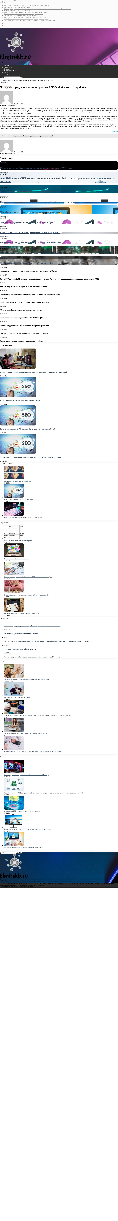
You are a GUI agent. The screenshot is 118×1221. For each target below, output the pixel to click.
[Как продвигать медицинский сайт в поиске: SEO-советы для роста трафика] (14, 575)
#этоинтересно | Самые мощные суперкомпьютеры (20, 400)
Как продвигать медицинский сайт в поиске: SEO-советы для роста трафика (28, 577)
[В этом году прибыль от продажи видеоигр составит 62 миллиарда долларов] (18, 453)
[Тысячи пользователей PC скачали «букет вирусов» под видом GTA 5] (18, 425)
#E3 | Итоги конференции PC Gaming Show (18, 499)
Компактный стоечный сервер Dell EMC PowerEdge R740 (30, 232)
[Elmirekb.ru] (15, 59)
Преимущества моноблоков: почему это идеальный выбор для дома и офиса (38, 201)
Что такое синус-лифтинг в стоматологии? (17, 481)
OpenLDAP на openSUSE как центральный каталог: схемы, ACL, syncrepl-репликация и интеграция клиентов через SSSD (43, 793)
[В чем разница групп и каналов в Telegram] (14, 538)
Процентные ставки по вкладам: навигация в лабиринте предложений (26, 595)
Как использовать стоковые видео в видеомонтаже (20, 15)
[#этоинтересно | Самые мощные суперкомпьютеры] (18, 396)
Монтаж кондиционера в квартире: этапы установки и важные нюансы (26, 5)
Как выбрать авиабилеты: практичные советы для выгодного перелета (26, 19)
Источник (115, 131)
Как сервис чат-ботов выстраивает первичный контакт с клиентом (25, 17)
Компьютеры (8, 67)
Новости (6, 69)
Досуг (9, 74)
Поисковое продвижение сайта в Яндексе (17, 10)
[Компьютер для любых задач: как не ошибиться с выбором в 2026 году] (14, 773)
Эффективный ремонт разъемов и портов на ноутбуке (27, 263)
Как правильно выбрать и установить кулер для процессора (30, 252)
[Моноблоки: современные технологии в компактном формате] (14, 845)
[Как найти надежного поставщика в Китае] (14, 695)
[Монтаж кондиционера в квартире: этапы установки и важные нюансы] (14, 677)
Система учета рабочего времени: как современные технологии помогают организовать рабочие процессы (37, 9)
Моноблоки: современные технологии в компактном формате (31, 212)
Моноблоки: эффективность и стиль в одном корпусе (26, 222)
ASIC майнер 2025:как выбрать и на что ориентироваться (29, 191)
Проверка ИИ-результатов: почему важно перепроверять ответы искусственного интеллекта (33, 751)
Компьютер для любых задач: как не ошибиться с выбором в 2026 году (26, 12)
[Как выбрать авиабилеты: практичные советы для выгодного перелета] (14, 731)
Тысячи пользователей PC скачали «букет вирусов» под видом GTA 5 (27, 429)
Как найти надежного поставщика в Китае (17, 7)
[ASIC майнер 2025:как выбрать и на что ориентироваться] (14, 809)
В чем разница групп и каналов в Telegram (18, 541)
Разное (6, 72)
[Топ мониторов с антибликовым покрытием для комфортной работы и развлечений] (18, 368)
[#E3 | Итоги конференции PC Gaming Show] (14, 497)
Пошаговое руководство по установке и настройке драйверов (30, 242)
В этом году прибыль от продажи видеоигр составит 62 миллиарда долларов (30, 457)
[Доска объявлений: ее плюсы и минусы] (14, 557)
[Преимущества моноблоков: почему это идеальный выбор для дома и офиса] (14, 827)
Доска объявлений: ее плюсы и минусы (16, 559)
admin (15, 104)
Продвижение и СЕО (10, 70)
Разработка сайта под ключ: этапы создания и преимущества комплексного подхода (30, 20)
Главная (6, 65)
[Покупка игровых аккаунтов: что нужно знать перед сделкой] (14, 515)
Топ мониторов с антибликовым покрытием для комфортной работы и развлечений (33, 372)
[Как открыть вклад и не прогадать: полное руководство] (14, 611)
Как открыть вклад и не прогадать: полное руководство (21, 613)
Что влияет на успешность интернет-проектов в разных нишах (23, 14)
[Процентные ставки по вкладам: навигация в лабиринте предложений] (14, 593)
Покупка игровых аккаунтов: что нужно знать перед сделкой (23, 517)
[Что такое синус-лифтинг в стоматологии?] (14, 479)
